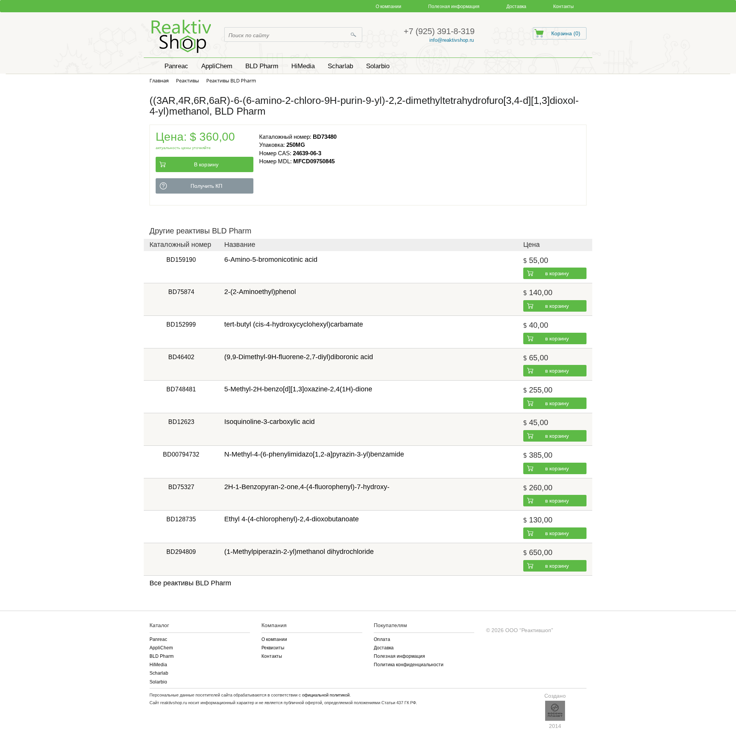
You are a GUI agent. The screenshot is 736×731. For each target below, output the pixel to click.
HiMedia (158, 664)
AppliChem (161, 648)
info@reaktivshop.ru (451, 40)
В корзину (206, 164)
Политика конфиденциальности (409, 664)
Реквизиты (272, 648)
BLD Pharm (162, 656)
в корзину (557, 273)
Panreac (158, 639)
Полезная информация (454, 6)
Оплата (382, 639)
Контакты (563, 6)
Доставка (516, 6)
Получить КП (206, 186)
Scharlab (159, 673)
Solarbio (158, 682)
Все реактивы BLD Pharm (190, 583)
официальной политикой (326, 695)
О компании (388, 6)
